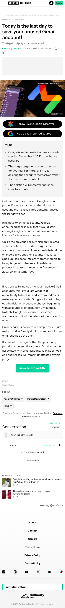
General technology (13, 19)
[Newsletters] (49, 571)
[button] (32, 3)
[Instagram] (15, 571)
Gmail (4, 385)
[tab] (10, 445)
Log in (50, 423)
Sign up (58, 423)
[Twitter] (38, 571)
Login (59, 3)
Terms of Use (32, 546)
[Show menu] (3, 3)
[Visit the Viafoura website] (56, 505)
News (5, 381)
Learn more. (54, 15)
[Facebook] (3, 571)
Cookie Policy (32, 563)
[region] (32, 465)
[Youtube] (26, 571)
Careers (32, 538)
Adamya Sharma (13, 48)
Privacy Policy (32, 555)
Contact (32, 530)
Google (11, 385)
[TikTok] (61, 571)
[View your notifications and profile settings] (60, 445)
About (32, 522)
